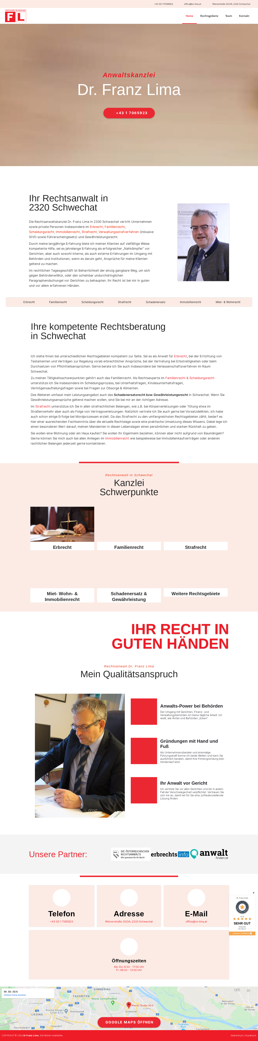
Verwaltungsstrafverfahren (119, 232)
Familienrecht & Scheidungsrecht (189, 378)
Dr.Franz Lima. (31, 1035)
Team (228, 16)
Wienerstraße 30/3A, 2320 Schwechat (129, 921)
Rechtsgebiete (209, 16)
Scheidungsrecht (41, 232)
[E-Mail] (196, 898)
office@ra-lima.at (196, 921)
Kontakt (244, 16)
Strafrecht (89, 232)
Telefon (61, 913)
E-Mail (196, 913)
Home (189, 16)
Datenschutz (237, 1035)
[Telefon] (61, 898)
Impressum (250, 1035)
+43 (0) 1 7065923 (61, 921)
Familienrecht (115, 227)
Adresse (129, 913)
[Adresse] (129, 898)
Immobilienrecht (68, 232)
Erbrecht (96, 227)
